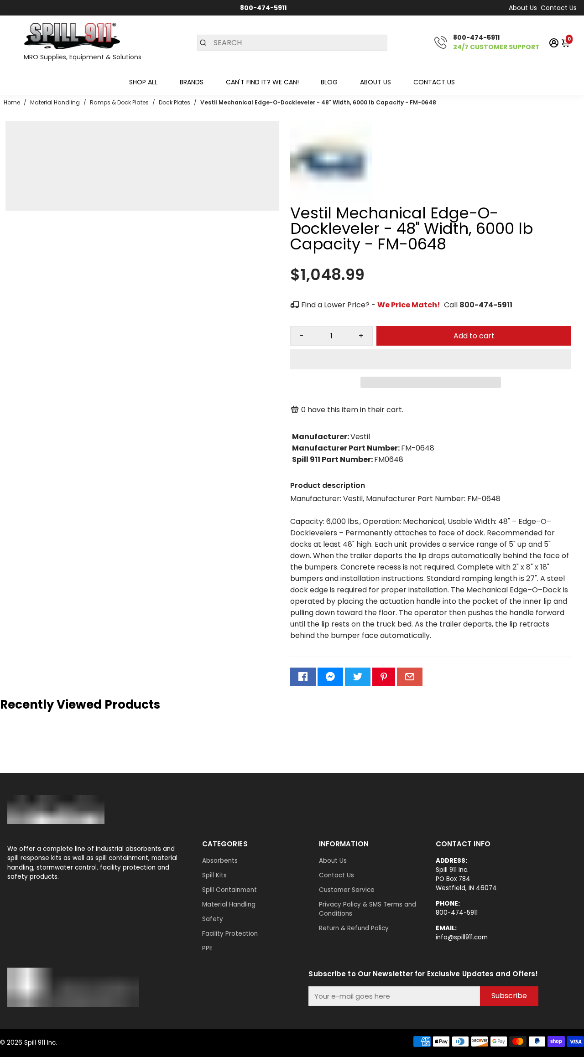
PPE (207, 948)
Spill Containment (229, 890)
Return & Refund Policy (354, 928)
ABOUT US (375, 82)
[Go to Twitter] (357, 677)
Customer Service (347, 890)
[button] (430, 359)
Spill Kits (214, 875)
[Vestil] (331, 201)
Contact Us (559, 7)
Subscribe (509, 995)
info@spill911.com (462, 937)
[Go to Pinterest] (383, 677)
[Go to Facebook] (303, 677)
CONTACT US (434, 82)
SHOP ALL (143, 82)
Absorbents (220, 860)
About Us (523, 7)
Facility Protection (230, 933)
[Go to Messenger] (330, 677)
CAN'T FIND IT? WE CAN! (262, 82)
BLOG (329, 82)
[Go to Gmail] (409, 677)
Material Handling (229, 904)
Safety (212, 919)
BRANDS (191, 82)
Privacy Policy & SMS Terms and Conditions (367, 909)
